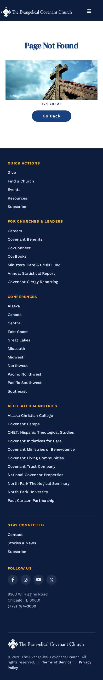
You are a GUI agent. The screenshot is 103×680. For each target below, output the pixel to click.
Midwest (15, 357)
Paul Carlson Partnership (31, 500)
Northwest (18, 365)
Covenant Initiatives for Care (35, 441)
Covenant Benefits (25, 239)
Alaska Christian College (30, 415)
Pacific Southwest (25, 382)
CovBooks (17, 256)
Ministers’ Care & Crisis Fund (34, 265)
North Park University (28, 492)
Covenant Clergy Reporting (33, 281)
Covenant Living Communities (36, 458)
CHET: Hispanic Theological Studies (41, 432)
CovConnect (19, 248)
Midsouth (16, 348)
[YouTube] (39, 580)
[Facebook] (13, 580)
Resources (17, 198)
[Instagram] (26, 580)
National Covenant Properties (35, 475)
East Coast (18, 331)
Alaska (14, 306)
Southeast (17, 391)
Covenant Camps (24, 424)
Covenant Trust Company (31, 466)
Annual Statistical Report (31, 273)
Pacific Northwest (24, 374)
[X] (51, 580)
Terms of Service (57, 662)
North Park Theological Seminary (38, 483)
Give (12, 172)
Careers (15, 231)
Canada (15, 314)
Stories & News (22, 543)
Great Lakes (19, 340)
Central (15, 323)
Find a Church (21, 181)
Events (14, 189)
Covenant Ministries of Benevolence (41, 449)
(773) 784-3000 (22, 606)
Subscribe (17, 206)
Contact (15, 534)
